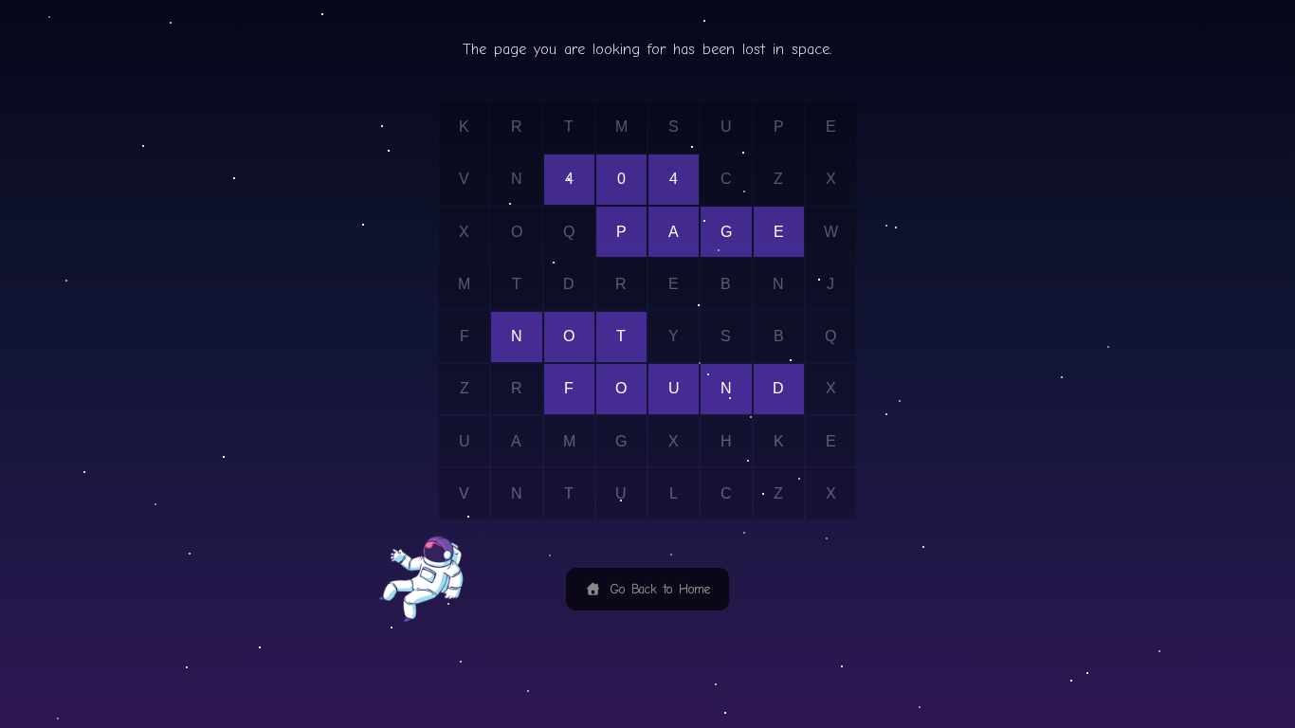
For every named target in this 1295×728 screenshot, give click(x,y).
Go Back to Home (657, 589)
